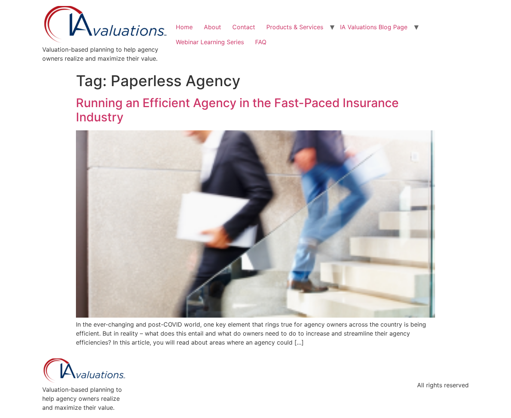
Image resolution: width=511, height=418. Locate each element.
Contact (243, 27)
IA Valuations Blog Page (373, 27)
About (212, 27)
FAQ (260, 42)
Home (184, 27)
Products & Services (294, 27)
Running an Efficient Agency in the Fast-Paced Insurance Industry (237, 110)
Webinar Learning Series (210, 42)
